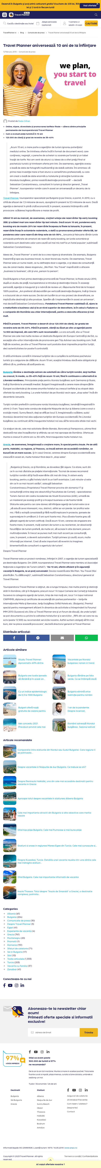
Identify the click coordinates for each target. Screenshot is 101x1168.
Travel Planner (11, 197)
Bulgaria (8, 371)
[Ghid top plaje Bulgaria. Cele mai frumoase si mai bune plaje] (10, 830)
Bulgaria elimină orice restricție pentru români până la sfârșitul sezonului (81, 694)
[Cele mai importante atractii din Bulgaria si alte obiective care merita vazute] (10, 814)
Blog (22, 33)
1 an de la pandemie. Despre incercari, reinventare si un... (79, 710)
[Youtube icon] (37, 1052)
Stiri (9, 955)
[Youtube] (10, 985)
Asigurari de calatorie (77, 1095)
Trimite (88, 1032)
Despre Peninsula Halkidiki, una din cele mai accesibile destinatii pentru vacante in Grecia (55, 782)
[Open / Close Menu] (4, 15)
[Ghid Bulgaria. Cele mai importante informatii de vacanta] (10, 877)
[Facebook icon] (31, 1052)
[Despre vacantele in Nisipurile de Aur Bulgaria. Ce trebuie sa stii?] (10, 767)
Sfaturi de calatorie (17, 948)
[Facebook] (4, 985)
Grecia (6, 444)
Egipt (10, 927)
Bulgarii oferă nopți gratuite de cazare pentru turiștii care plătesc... (32, 710)
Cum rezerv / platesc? (77, 1103)
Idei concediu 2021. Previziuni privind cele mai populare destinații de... (32, 726)
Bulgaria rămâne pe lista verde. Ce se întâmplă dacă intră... (82, 678)
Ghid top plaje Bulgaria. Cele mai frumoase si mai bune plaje (50, 829)
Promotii (11, 941)
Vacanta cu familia (17, 965)
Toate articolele (15, 958)
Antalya (40, 1127)
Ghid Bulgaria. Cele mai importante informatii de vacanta (48, 877)
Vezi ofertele (89, 5)
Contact (71, 1111)
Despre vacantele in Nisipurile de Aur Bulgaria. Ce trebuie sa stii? (52, 766)
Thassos (41, 1111)
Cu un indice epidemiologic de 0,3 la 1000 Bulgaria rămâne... (32, 694)
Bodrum (41, 1123)
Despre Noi (72, 1107)
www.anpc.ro (71, 1147)
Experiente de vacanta (19, 930)
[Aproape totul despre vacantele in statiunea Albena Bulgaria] (10, 798)
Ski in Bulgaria (14, 951)
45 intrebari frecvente (77, 1099)
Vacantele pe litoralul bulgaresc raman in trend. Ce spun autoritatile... (81, 662)
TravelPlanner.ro (9, 33)
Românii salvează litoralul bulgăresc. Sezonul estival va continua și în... (81, 726)
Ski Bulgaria (16, 1100)
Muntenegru (13, 937)
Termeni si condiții (72, 1156)
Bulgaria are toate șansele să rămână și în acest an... (32, 677)
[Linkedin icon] (49, 1052)
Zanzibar (12, 969)
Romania (12, 944)
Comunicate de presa (36, 33)
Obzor (40, 1108)
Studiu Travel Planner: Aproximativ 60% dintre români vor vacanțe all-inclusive (30, 662)
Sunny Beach (43, 1104)
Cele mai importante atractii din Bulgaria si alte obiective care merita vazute (54, 814)
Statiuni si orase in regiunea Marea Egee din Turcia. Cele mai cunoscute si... (57, 845)
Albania (11, 913)
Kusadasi (41, 1119)
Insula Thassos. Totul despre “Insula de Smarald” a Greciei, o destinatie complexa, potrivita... (55, 892)
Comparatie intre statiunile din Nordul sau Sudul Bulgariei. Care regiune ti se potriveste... (56, 751)
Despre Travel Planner (19, 923)
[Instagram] (16, 985)
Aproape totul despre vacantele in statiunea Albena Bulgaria (50, 798)
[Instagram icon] (43, 1052)
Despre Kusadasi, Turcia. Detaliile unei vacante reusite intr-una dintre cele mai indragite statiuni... (57, 861)
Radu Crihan (24, 121)
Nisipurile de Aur (44, 1100)
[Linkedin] (22, 985)
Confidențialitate (90, 1156)
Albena (40, 1096)
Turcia (10, 962)
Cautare (91, 23)
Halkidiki (41, 1115)
